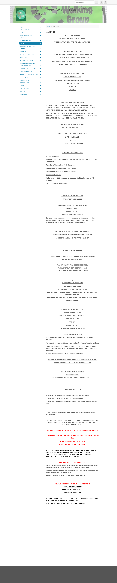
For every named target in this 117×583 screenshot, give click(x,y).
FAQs (21, 33)
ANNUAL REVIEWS (26, 71)
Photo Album (23, 57)
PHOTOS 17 (23, 91)
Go (96, 2)
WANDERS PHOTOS (26, 60)
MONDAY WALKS (25, 51)
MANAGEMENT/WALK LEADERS (27, 36)
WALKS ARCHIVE (25, 66)
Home (21, 27)
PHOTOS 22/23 (24, 80)
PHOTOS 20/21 (24, 88)
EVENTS (22, 43)
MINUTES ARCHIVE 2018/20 (29, 74)
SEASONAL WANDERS (27, 54)
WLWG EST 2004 (25, 30)
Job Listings (23, 94)
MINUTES (23, 49)
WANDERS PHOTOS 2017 (28, 63)
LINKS (22, 85)
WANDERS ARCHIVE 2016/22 (29, 68)
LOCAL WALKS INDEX (27, 46)
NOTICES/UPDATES (26, 40)
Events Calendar (24, 77)
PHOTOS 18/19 (24, 83)
